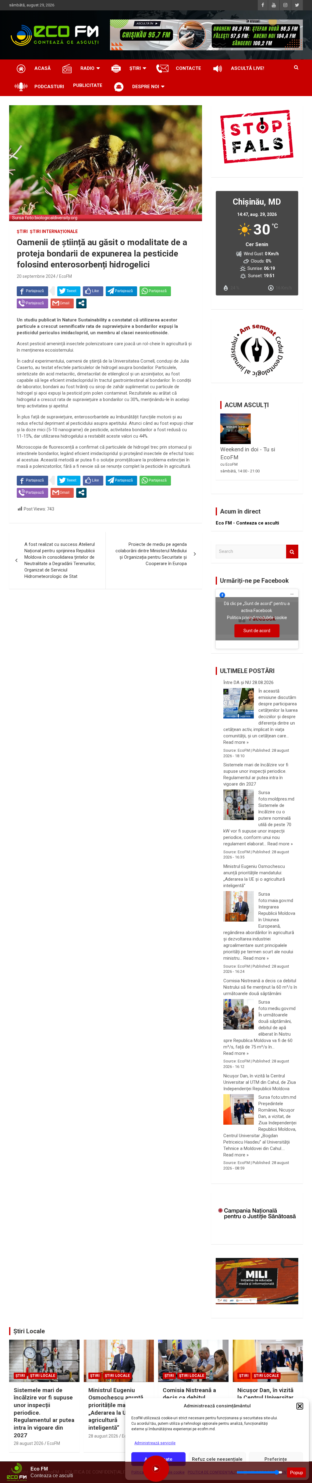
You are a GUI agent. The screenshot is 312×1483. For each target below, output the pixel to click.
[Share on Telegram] (121, 291)
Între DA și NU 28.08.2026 (248, 682)
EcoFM (65, 276)
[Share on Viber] (32, 303)
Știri (22, 231)
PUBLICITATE (87, 85)
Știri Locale (29, 1331)
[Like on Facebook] (93, 291)
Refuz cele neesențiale (217, 1459)
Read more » (236, 742)
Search (292, 551)
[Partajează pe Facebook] (32, 291)
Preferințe (275, 1459)
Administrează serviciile (155, 1443)
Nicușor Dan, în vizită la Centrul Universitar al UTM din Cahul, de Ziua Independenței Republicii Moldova (259, 1082)
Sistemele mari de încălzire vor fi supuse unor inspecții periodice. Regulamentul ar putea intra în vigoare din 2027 (255, 774)
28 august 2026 (29, 1443)
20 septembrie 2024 (36, 276)
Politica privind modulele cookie (257, 617)
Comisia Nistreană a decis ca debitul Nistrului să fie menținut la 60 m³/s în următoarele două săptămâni (260, 987)
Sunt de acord (256, 630)
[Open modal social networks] (81, 303)
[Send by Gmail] (62, 303)
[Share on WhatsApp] (155, 291)
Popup (296, 1472)
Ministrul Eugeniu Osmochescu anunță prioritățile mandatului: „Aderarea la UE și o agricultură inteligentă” (254, 876)
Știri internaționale (54, 231)
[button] (300, 1406)
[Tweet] (68, 291)
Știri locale (42, 1376)
